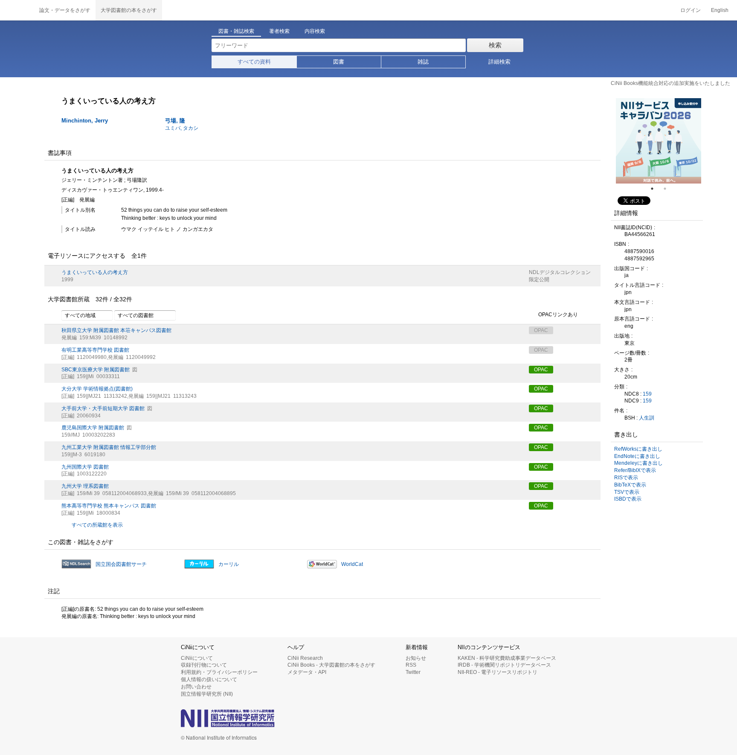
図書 (338, 61)
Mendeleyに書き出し (638, 463)
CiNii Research (305, 658)
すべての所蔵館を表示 (97, 525)
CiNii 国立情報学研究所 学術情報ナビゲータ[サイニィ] (17, 10)
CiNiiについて (197, 658)
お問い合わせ (196, 687)
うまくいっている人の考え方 (94, 272)
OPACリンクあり (558, 315)
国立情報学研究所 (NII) (207, 694)
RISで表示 (626, 478)
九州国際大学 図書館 (85, 467)
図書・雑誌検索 (236, 31)
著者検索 (279, 31)
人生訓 (646, 418)
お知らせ (416, 658)
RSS (411, 665)
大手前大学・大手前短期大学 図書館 (103, 408)
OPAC (541, 370)
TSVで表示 (626, 492)
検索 (495, 45)
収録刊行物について (204, 665)
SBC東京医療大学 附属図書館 (95, 370)
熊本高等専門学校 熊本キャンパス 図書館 (108, 506)
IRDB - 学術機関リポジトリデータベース (504, 665)
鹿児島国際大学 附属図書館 (92, 428)
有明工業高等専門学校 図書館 (95, 350)
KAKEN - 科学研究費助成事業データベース (507, 658)
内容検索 (315, 31)
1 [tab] (655, 188)
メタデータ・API (306, 672)
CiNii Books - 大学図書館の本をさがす (331, 665)
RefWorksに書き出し (638, 449)
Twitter (413, 672)
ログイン (690, 10)
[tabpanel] (658, 141)
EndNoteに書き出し (637, 456)
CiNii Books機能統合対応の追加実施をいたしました (670, 83)
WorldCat (352, 564)
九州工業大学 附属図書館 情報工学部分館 (108, 447)
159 (647, 394)
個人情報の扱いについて (209, 679)
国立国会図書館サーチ (121, 564)
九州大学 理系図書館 (85, 486)
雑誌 (423, 61)
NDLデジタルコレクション (560, 272)
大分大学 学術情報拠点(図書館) (97, 389)
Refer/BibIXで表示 (635, 470)
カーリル (228, 564)
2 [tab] (668, 188)
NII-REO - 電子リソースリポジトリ (497, 672)
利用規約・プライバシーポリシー (219, 672)
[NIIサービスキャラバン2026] (658, 141)
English (719, 10)
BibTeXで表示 (630, 485)
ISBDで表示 (627, 499)
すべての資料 (254, 61)
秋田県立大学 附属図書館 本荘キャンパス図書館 (116, 330)
